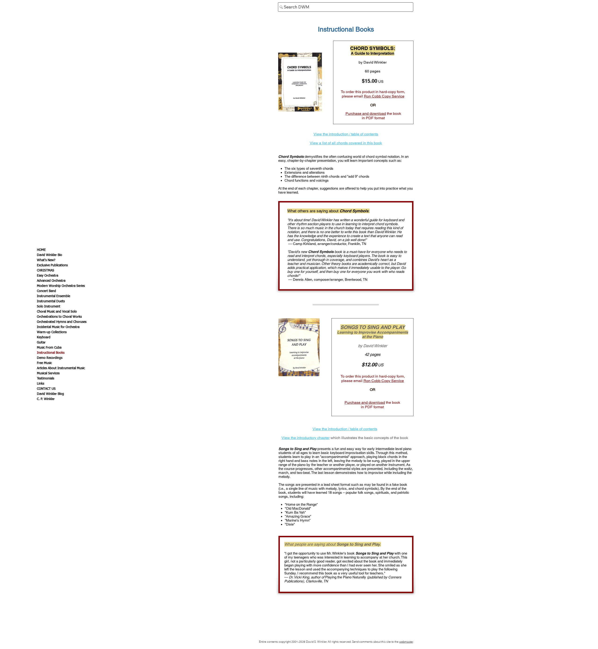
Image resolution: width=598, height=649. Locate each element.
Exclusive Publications (52, 265)
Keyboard (43, 337)
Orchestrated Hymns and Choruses (61, 322)
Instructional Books (50, 352)
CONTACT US (46, 388)
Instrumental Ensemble (53, 296)
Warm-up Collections (52, 332)
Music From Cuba (49, 347)
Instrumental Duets (51, 301)
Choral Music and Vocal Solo (57, 311)
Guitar (41, 342)
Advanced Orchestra (51, 280)
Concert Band (46, 291)
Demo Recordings (49, 358)
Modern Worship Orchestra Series (61, 286)
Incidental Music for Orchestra (58, 327)
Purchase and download (365, 113)
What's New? (46, 260)
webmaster (406, 641)
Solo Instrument (48, 306)
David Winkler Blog (50, 394)
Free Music (44, 363)
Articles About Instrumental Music (61, 368)
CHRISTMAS (45, 270)
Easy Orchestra (47, 275)
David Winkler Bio (49, 255)
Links (40, 383)
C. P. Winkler (46, 399)
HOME (41, 250)
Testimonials (45, 378)
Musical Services (48, 373)
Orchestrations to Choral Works (59, 316)
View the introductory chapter (305, 438)
